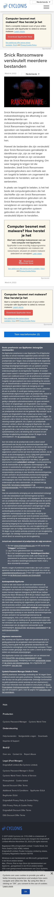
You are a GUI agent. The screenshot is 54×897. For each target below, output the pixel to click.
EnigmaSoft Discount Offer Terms (17, 810)
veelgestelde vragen (43, 660)
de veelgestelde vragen (26, 437)
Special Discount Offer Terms (15, 785)
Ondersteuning (10, 728)
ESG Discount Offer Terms (14, 815)
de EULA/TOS (20, 628)
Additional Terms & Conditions (15, 790)
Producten (8, 714)
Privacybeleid (7, 687)
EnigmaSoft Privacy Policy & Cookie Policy (20, 800)
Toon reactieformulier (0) (27, 334)
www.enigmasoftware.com (24, 546)
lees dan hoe (17, 665)
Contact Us (17, 754)
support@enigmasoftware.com (14, 573)
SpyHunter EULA (37, 790)
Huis (5, 704)
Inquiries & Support (11, 741)
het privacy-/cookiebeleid (21, 485)
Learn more (19, 31)
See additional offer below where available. (24, 269)
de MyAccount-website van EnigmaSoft (25, 575)
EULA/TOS (10, 658)
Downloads (43, 736)
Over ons (7, 754)
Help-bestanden (9, 736)
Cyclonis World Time (37, 722)
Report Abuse (30, 754)
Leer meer (37, 253)
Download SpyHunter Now (20, 37)
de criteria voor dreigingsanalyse (16, 663)
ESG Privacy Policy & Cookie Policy (17, 805)
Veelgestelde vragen (27, 736)
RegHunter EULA (10, 795)
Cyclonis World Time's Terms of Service (19, 775)
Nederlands (31, 74)
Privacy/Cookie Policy (28, 45)
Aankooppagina (38, 687)
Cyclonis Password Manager (15, 722)
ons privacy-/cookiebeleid (25, 658)
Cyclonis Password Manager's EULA (18, 771)
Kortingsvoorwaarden (21, 687)
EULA (15, 45)
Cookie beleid (22, 780)
